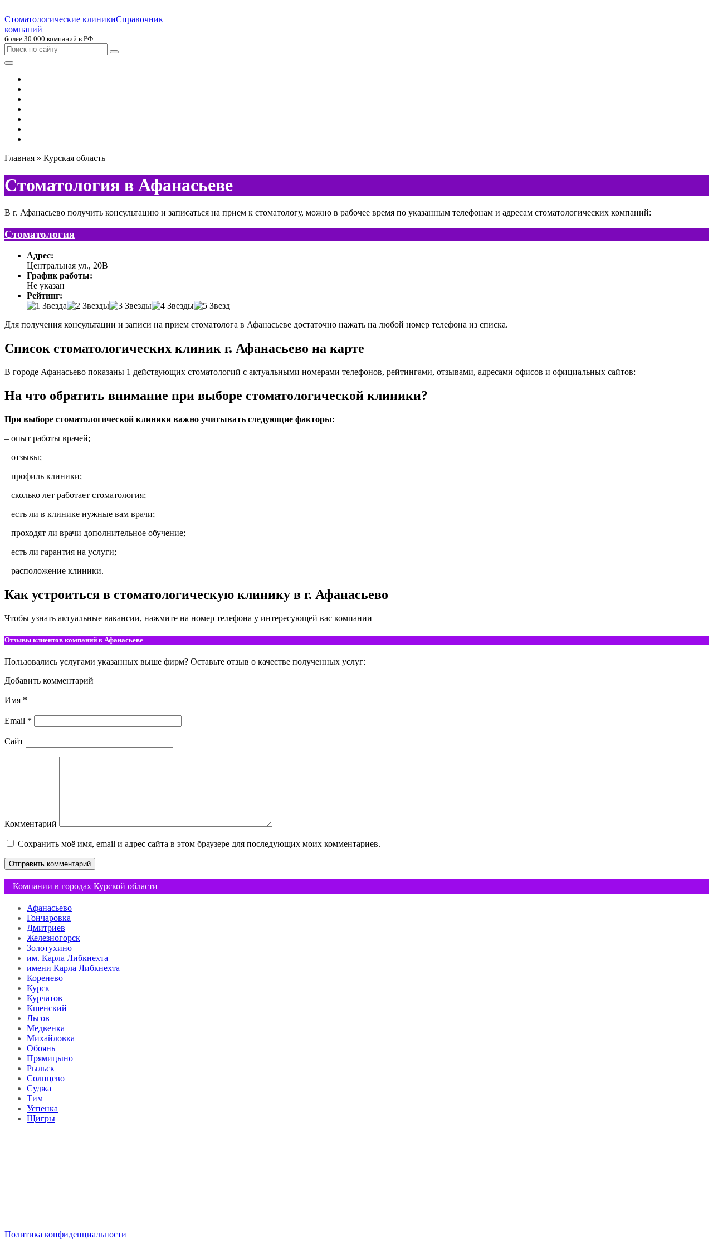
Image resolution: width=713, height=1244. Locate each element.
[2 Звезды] (88, 306)
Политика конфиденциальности (65, 1234)
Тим (35, 1098)
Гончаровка (49, 918)
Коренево (45, 978)
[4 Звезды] (173, 306)
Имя (15, 700)
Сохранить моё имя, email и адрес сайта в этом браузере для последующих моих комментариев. (199, 843)
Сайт (13, 741)
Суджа (39, 1088)
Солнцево (46, 1078)
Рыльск (41, 1068)
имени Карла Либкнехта (73, 968)
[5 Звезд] (212, 306)
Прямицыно (50, 1058)
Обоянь (41, 1048)
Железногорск (53, 938)
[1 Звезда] (47, 306)
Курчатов (44, 998)
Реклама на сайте (59, 1196)
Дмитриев (46, 928)
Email (18, 720)
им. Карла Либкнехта (67, 958)
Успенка (42, 1108)
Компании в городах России (81, 1186)
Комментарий (30, 823)
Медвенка (46, 1028)
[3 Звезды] (130, 306)
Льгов (38, 1018)
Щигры (41, 1118)
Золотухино (49, 948)
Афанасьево (49, 908)
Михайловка (51, 1038)
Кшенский (47, 1008)
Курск (38, 988)
